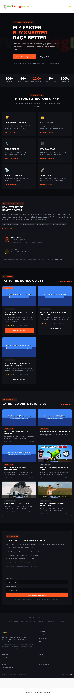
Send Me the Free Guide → (37, 595)
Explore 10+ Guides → (11, 184)
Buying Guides (45, 57)
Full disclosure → (58, 259)
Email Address (11, 586)
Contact (4, 664)
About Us (5, 657)
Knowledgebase (43, 638)
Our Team (5, 661)
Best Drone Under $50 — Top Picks (55, 431)
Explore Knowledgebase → (24, 57)
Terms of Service (44, 664)
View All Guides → (66, 281)
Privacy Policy (34, 599)
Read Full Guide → (19, 330)
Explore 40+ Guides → (11, 132)
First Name (10, 578)
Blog (40, 641)
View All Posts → (66, 404)
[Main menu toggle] (70, 6)
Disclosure (42, 661)
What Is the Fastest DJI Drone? (18, 503)
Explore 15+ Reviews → (47, 132)
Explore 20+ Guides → (11, 158)
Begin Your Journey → (47, 184)
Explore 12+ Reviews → (47, 158)
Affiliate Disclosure (8, 667)
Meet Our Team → (8, 228)
